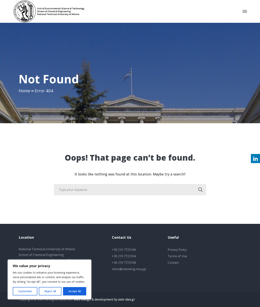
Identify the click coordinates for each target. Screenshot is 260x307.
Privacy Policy (177, 250)
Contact (173, 262)
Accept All (75, 291)
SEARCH (200, 189)
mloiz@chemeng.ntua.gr (129, 269)
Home (24, 90)
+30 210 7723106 (124, 250)
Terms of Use (177, 256)
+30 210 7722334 (124, 256)
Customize (25, 291)
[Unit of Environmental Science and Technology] (51, 11)
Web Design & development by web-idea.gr (104, 299)
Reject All (50, 291)
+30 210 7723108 (124, 262)
